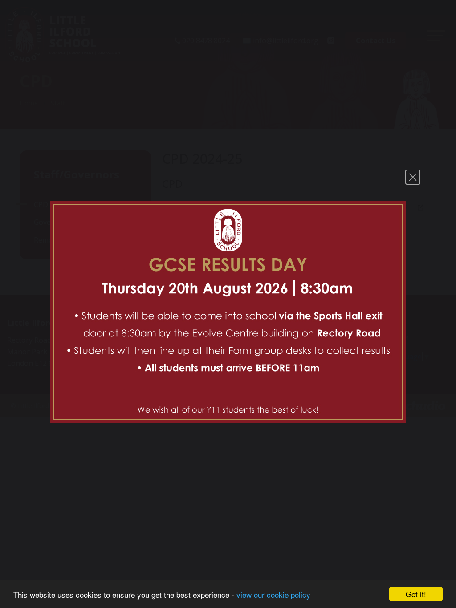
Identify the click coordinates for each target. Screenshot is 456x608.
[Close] (412, 177)
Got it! (416, 594)
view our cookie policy (273, 594)
